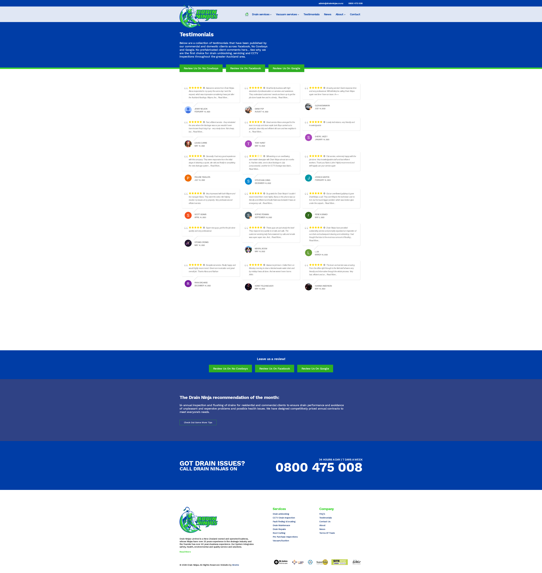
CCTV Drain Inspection (284, 517)
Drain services (260, 14)
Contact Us (324, 521)
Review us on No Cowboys (201, 68)
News (327, 14)
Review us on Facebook (245, 68)
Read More (185, 551)
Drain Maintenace (281, 525)
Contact (355, 14)
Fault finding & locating (284, 521)
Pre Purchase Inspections (285, 536)
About (339, 14)
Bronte (235, 565)
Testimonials (311, 14)
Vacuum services (286, 14)
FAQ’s (322, 514)
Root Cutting (279, 533)
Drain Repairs (279, 529)
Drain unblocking (281, 514)
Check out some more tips (198, 422)
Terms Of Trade (327, 533)
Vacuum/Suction (281, 540)
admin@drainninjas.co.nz (331, 3)
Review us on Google (286, 68)
